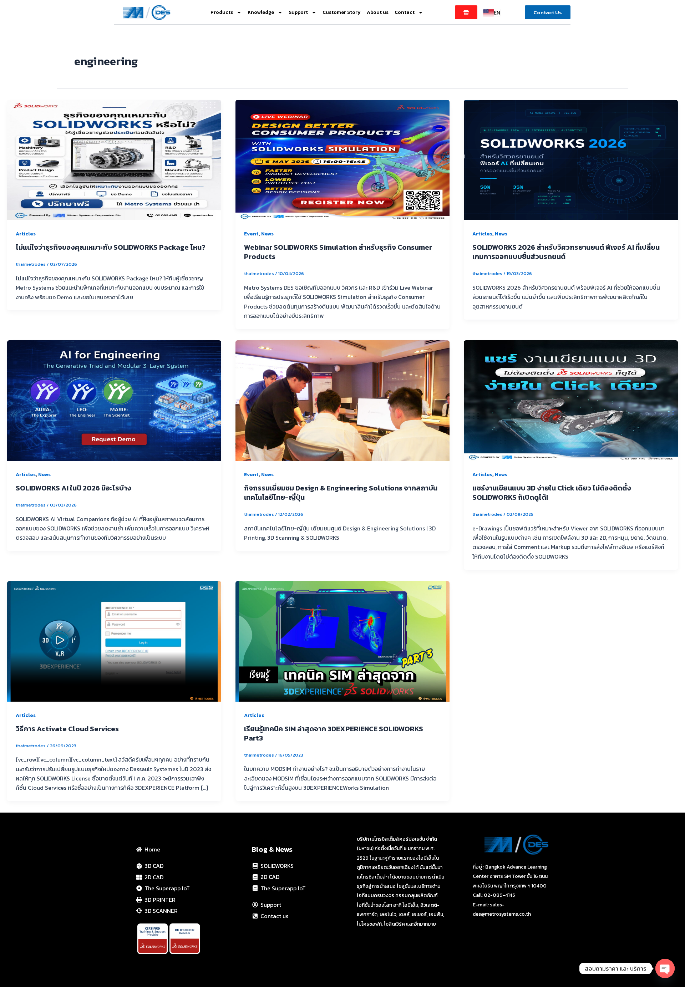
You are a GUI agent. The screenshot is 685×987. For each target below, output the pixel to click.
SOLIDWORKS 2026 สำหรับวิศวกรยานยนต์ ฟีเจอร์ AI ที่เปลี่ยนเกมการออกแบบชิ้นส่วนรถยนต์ (566, 252)
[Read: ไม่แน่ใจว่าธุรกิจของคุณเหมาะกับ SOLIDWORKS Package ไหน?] (114, 159)
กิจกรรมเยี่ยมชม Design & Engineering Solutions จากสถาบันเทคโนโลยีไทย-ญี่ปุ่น (340, 493)
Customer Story (342, 12)
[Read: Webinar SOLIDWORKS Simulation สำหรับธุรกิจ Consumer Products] (342, 159)
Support (298, 12)
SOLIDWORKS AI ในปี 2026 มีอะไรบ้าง (73, 488)
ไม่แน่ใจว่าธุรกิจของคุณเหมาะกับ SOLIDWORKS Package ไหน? (111, 247)
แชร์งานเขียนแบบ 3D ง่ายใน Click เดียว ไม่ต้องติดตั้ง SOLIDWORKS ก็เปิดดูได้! (551, 493)
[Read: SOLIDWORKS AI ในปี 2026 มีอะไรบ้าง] (114, 400)
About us (378, 12)
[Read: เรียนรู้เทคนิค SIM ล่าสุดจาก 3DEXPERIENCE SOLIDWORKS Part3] (342, 640)
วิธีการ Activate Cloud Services (67, 728)
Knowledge (261, 12)
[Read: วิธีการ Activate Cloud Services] (114, 640)
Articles (26, 234)
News (267, 234)
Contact (405, 12)
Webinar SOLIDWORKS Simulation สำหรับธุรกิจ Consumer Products (338, 252)
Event (251, 234)
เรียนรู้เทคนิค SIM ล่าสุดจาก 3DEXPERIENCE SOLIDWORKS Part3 (333, 733)
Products (221, 12)
